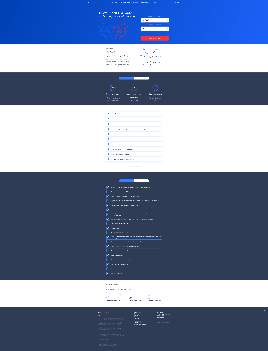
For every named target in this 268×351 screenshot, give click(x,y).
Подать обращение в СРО (103, 339)
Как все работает (125, 2)
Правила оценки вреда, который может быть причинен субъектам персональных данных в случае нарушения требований (136, 237)
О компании (113, 2)
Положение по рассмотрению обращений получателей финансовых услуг (131, 241)
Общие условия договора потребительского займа (124, 205)
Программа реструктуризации (119, 264)
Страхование (137, 322)
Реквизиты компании (117, 273)
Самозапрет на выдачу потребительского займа (124, 251)
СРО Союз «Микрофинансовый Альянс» (113, 334)
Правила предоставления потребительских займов (125, 210)
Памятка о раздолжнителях (118, 269)
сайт (105, 345)
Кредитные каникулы (117, 255)
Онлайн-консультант (114, 300)
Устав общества (115, 228)
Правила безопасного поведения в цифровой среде (125, 246)
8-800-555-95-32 (155, 300)
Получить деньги (155, 38)
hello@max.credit (135, 300)
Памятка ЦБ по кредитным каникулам (121, 260)
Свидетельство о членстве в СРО (120, 191)
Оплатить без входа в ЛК (141, 324)
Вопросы (135, 2)
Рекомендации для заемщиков (119, 232)
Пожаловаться (145, 2)
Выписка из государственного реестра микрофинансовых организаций (130, 187)
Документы (137, 317)
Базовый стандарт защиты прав (119, 223)
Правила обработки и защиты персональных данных (125, 196)
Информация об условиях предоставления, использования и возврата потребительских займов (135, 200)
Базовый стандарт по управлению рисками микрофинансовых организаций (132, 219)
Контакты (155, 2)
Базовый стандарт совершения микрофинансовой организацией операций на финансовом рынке (132, 214)
